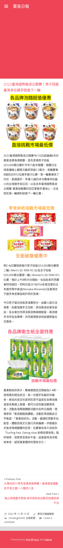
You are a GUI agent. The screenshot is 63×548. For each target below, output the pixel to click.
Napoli (48, 539)
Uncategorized (17, 518)
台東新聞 (30, 518)
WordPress (32, 539)
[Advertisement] (31, 45)
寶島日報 (21, 6)
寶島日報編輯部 (45, 513)
